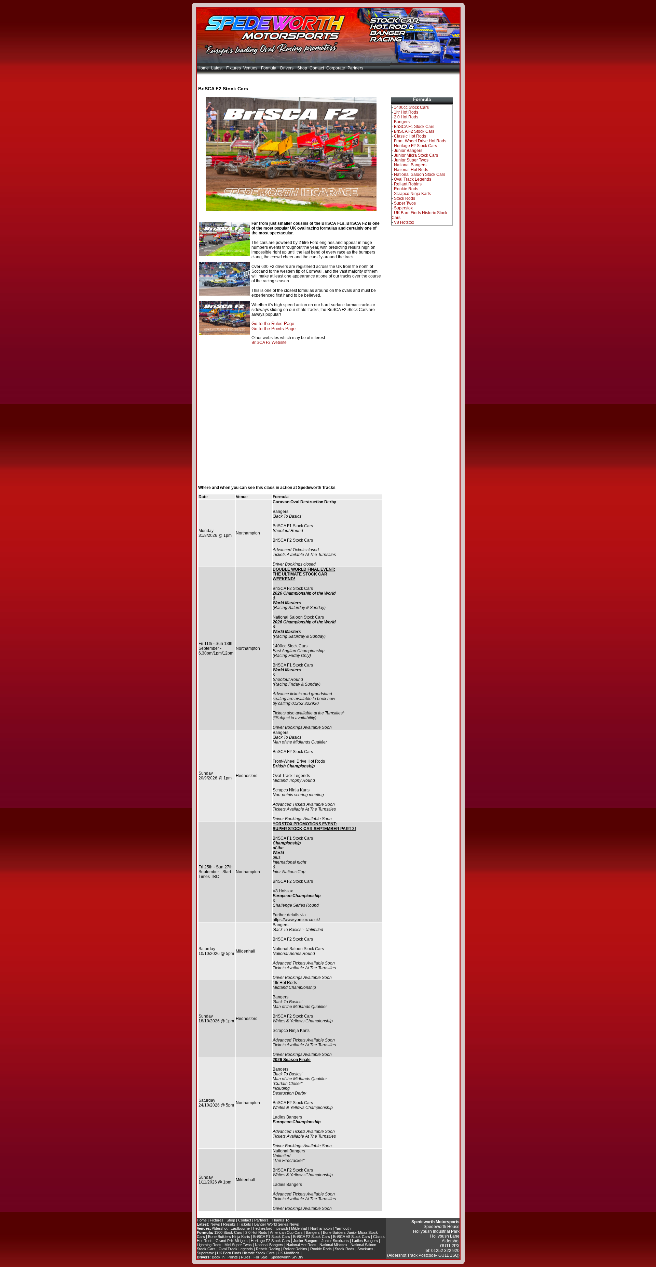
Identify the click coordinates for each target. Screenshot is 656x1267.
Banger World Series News (276, 1224)
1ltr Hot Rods (406, 112)
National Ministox (333, 1245)
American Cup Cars (286, 1232)
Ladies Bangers (365, 1241)
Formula (269, 68)
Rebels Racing (268, 1249)
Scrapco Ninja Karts (412, 193)
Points (233, 1257)
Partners (355, 68)
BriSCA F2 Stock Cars (414, 131)
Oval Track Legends (412, 179)
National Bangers (410, 165)
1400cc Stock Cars (411, 107)
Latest (217, 68)
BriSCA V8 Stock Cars (351, 1236)
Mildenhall (299, 1228)
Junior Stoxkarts (335, 1241)
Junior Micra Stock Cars (416, 155)
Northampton (321, 1228)
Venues (250, 68)
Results (229, 1224)
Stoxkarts (365, 1249)
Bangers (402, 121)
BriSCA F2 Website (269, 342)
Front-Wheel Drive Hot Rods (420, 141)
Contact (317, 68)
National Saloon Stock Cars (419, 174)
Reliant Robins (408, 184)
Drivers (287, 68)
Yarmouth (343, 1228)
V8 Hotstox (404, 222)
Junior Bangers (408, 150)
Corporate (335, 68)
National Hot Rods (411, 169)
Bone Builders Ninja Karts (229, 1236)
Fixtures (233, 68)
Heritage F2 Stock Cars (415, 145)
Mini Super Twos (238, 1245)
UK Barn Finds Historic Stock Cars (246, 1253)
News (215, 1224)
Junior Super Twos (411, 160)
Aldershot (220, 1228)
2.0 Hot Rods (406, 117)
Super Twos (405, 203)
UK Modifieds (289, 1253)
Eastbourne (240, 1228)
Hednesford (262, 1228)
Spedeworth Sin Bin (287, 1257)
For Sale (261, 1257)
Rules (245, 1257)
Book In (218, 1257)
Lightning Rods (209, 1245)
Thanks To (280, 1220)
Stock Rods (404, 198)
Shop (302, 68)
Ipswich (281, 1228)
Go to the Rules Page (272, 323)
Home (203, 68)
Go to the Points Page (273, 328)
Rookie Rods (406, 188)
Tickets (245, 1224)
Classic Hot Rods (410, 136)
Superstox (403, 208)
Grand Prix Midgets (232, 1241)
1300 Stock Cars (228, 1232)
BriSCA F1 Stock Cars (414, 126)
